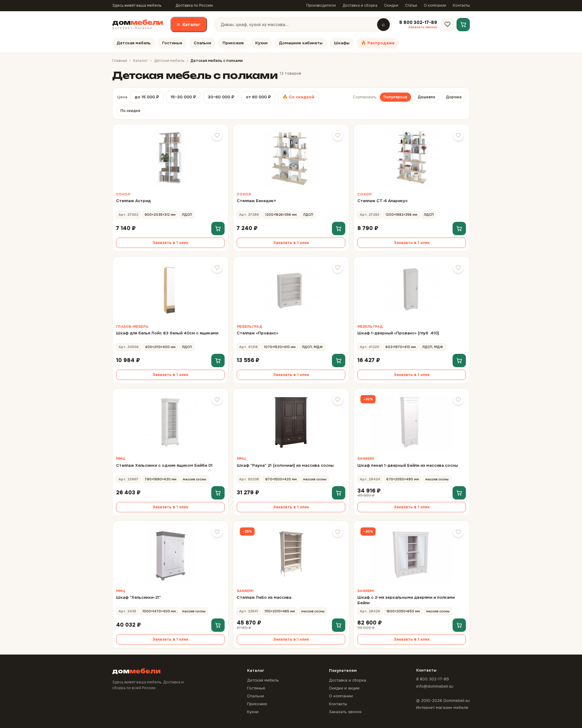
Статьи (411, 5)
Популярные (395, 97)
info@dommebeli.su (434, 686)
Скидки (391, 5)
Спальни (202, 43)
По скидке (130, 110)
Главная (119, 60)
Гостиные (172, 43)
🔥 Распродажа (377, 43)
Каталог (188, 24)
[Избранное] (447, 24)
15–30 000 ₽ (183, 97)
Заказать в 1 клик (170, 242)
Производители (321, 5)
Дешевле (426, 97)
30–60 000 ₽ (221, 97)
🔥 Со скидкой (298, 97)
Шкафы (342, 43)
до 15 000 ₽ (147, 97)
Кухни (261, 43)
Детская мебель (134, 43)
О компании (435, 5)
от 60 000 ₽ (258, 97)
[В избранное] (217, 135)
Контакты (461, 5)
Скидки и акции (344, 688)
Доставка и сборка (360, 5)
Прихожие (233, 43)
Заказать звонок (345, 711)
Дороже (454, 97)
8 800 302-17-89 (432, 679)
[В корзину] (218, 228)
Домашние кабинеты (301, 43)
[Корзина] (463, 24)
